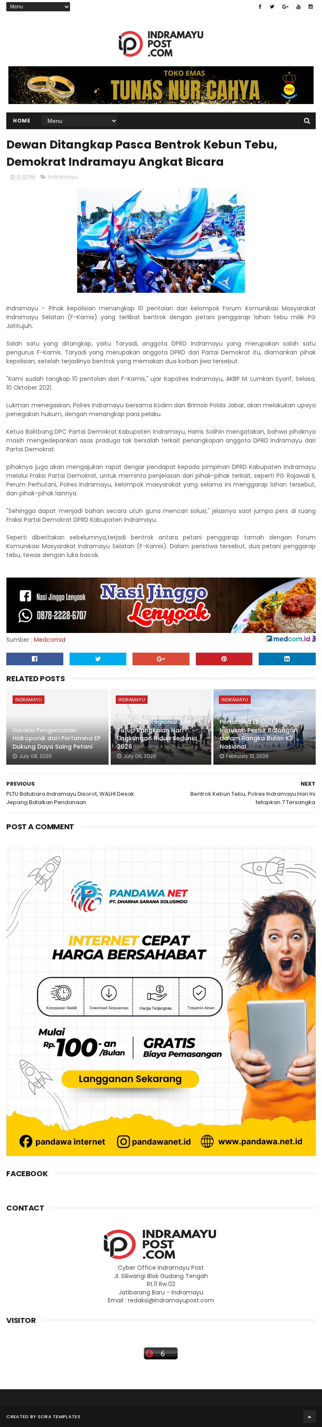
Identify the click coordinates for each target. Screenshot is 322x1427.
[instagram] (311, 6)
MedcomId (49, 639)
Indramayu (63, 176)
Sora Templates (59, 1416)
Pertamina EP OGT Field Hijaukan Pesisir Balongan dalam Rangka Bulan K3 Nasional (259, 734)
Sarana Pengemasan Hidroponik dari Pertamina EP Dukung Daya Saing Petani (57, 738)
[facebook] (260, 6)
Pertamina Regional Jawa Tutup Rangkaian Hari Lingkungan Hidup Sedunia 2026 (157, 734)
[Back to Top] (309, 1416)
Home (21, 120)
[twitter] (272, 6)
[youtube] (298, 6)
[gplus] (285, 6)
